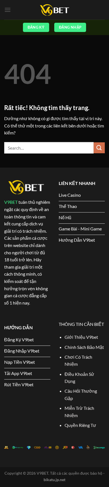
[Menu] (7, 10)
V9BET (11, 202)
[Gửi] (99, 147)
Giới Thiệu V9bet (81, 337)
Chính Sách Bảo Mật (84, 347)
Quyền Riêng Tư (80, 425)
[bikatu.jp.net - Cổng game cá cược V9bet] (54, 10)
